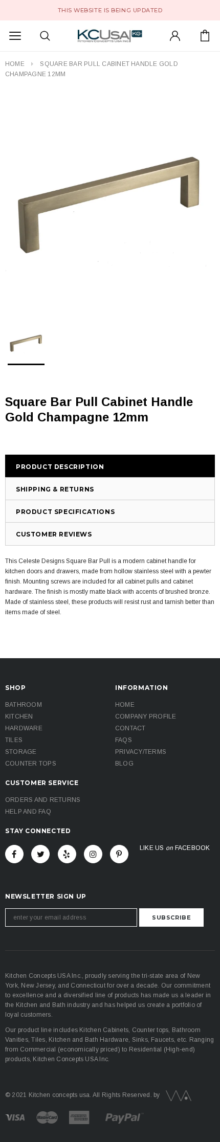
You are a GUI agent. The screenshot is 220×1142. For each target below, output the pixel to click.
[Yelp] (67, 854)
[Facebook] (14, 854)
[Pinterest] (119, 854)
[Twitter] (40, 854)
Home (15, 64)
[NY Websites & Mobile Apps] (176, 1095)
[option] (110, 201)
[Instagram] (93, 854)
